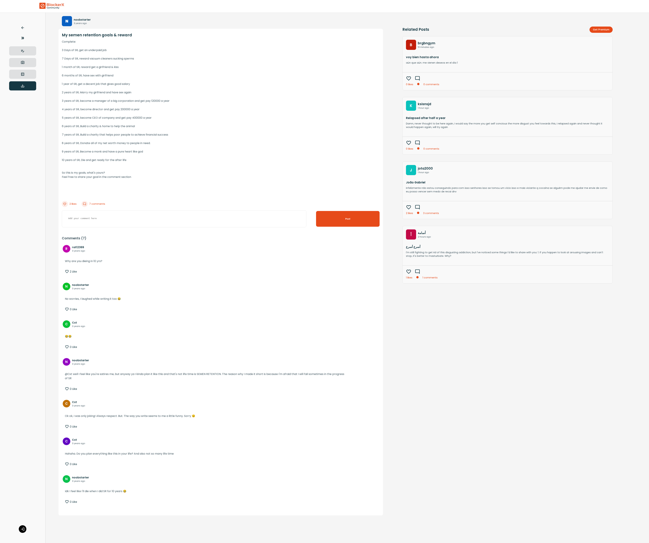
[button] (23, 28)
